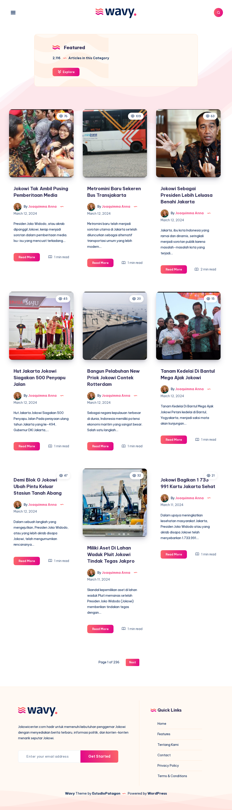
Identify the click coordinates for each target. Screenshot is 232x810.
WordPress (157, 793)
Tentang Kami (168, 745)
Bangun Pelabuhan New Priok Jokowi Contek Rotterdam (113, 377)
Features (163, 734)
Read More (29, 258)
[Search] (218, 12)
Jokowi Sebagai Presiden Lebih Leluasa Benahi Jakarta (187, 195)
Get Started (99, 756)
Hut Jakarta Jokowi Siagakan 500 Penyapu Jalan (39, 377)
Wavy (70, 793)
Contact (164, 755)
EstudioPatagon (106, 793)
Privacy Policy (168, 766)
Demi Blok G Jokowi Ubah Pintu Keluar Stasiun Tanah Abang (38, 486)
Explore (68, 72)
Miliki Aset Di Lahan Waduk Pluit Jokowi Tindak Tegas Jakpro (111, 554)
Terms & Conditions (172, 776)
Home (161, 724)
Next (132, 662)
